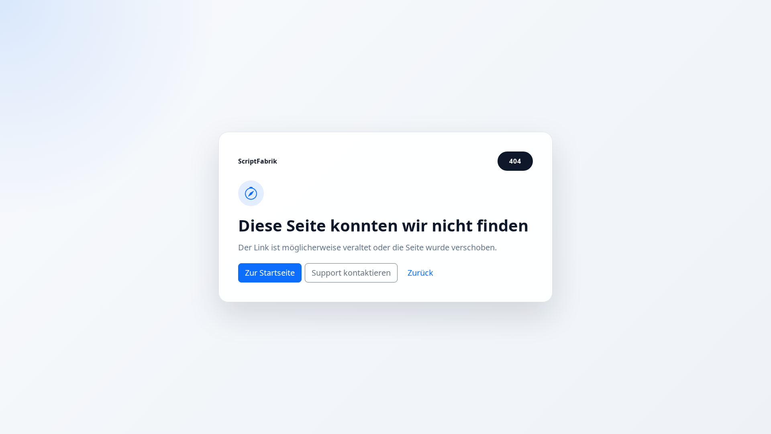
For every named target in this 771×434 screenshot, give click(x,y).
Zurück (420, 272)
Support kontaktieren (351, 272)
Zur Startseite (270, 272)
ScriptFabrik (257, 161)
